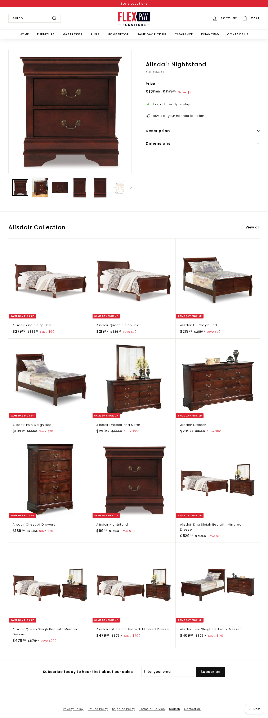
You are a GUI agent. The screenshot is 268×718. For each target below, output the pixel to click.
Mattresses (72, 34)
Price (150, 83)
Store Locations (133, 3)
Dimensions (158, 143)
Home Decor (118, 34)
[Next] (129, 187)
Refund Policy (98, 709)
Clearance (184, 34)
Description (158, 130)
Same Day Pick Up (151, 34)
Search (174, 709)
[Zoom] (70, 111)
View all (253, 227)
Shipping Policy (123, 709)
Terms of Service (152, 709)
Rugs (95, 34)
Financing (210, 34)
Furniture (45, 34)
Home (24, 34)
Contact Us (237, 34)
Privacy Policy (73, 709)
